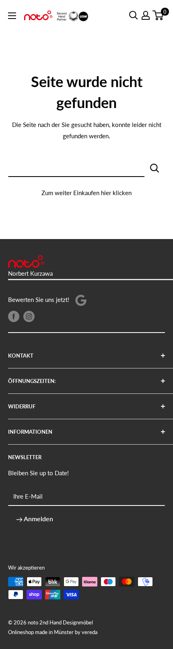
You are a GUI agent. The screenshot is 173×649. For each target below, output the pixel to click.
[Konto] (146, 15)
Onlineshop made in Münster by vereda (52, 632)
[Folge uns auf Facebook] (13, 316)
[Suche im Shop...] (154, 167)
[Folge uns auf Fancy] (80, 300)
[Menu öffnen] (12, 15)
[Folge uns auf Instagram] (29, 316)
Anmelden (38, 518)
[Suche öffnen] (133, 15)
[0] (158, 15)
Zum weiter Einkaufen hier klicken (86, 192)
